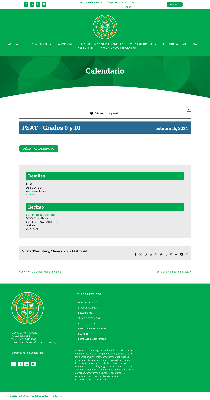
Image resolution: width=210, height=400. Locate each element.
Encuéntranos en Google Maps (28, 352)
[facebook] (26, 4)
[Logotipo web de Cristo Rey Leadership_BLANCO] (105, 16)
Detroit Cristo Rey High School (40, 214)
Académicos (32, 194)
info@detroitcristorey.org (46, 342)
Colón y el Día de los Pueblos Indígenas (42, 271)
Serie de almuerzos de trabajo (173, 271)
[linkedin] (38, 4)
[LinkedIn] (26, 364)
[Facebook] (13, 364)
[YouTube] (33, 364)
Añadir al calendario (38, 148)
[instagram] (32, 4)
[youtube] (44, 4)
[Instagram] (20, 364)
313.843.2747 (29, 339)
